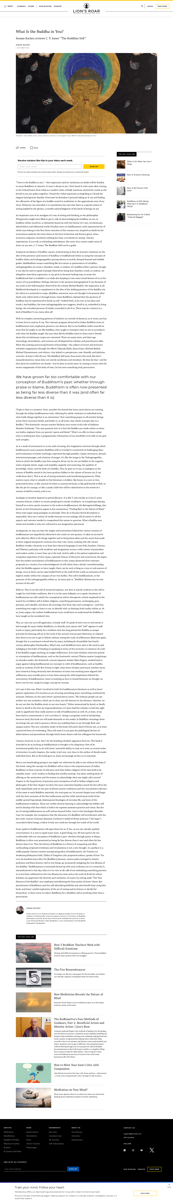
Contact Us (129, 1128)
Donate (58, 6)
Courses (21, 6)
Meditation (9, 1132)
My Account (54, 1139)
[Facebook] (126, 1150)
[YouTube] (143, 1150)
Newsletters (31, 1136)
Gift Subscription (56, 1143)
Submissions (77, 1139)
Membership (55, 1128)
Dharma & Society (12, 1143)
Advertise (76, 1136)
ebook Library (32, 1132)
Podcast (7, 1147)
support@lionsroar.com (132, 1134)
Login (150, 6)
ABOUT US (76, 1128)
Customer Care (55, 1136)
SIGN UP (94, 167)
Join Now (162, 6)
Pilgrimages (31, 1147)
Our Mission (45, 6)
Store (31, 6)
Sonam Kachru (23, 45)
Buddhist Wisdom (11, 1139)
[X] (152, 1150)
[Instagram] (135, 1150)
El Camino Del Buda (12, 1151)
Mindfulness (9, 1136)
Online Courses (33, 1143)
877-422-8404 (129, 1137)
